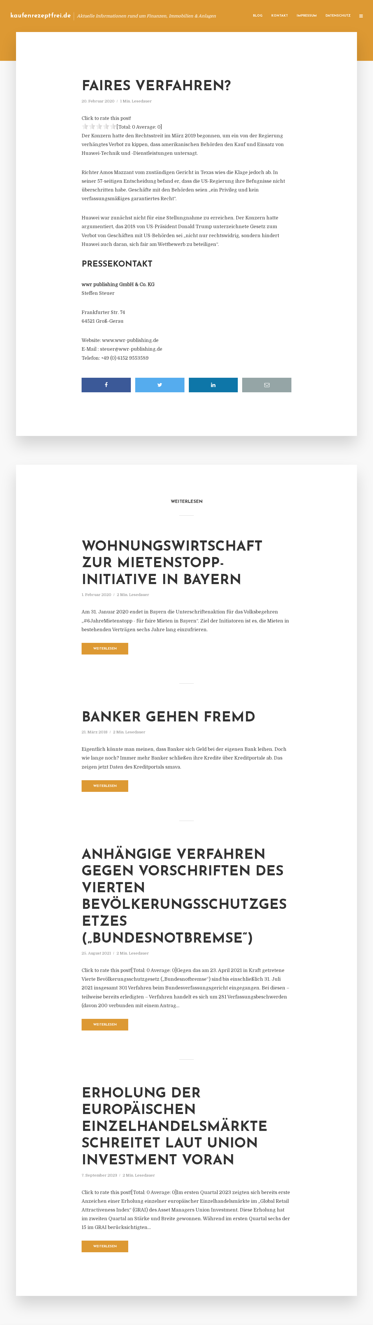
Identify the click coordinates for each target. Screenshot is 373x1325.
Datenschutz (338, 15)
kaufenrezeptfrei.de (40, 16)
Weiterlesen (105, 648)
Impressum (307, 15)
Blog (258, 15)
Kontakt (279, 15)
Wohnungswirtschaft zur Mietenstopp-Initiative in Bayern (172, 564)
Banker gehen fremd (168, 718)
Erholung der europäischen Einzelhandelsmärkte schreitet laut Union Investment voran (175, 1127)
